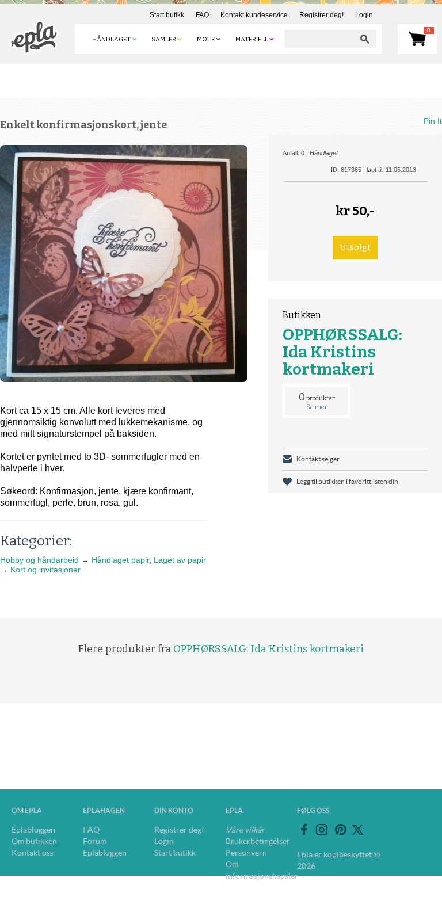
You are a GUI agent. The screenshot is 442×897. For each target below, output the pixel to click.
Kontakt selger (318, 459)
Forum (94, 841)
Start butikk (167, 15)
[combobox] (318, 39)
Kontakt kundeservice (254, 15)
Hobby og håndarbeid (39, 559)
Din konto (173, 810)
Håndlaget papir (120, 559)
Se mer (316, 407)
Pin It (433, 120)
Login (364, 15)
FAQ (202, 15)
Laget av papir (180, 559)
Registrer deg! (321, 15)
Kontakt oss (33, 852)
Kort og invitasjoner (45, 569)
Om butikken (34, 841)
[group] (123, 263)
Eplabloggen (33, 829)
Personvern (246, 852)
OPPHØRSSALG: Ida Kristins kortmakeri (342, 352)
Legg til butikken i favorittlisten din (347, 481)
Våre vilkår (245, 829)
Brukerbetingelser (258, 841)
